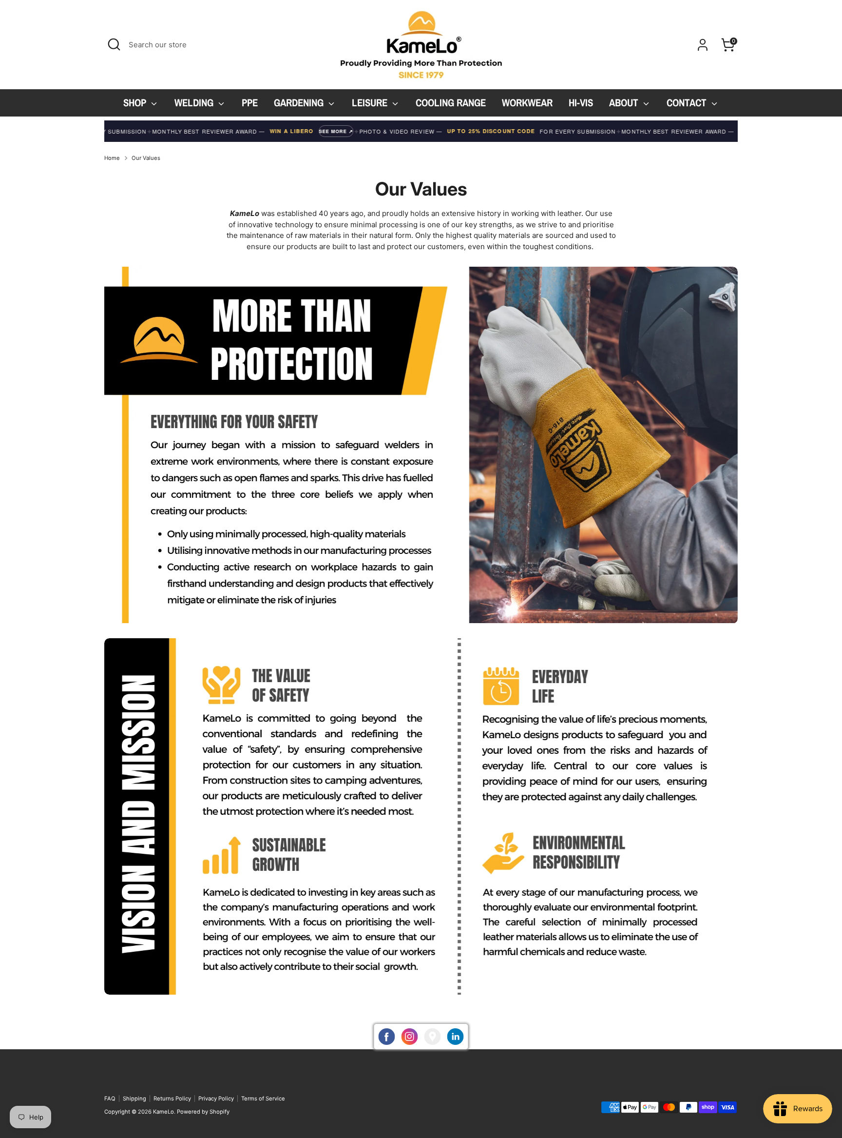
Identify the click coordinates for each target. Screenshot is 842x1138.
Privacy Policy (216, 1098)
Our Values (146, 158)
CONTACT (688, 103)
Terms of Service (263, 1098)
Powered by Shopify (203, 1111)
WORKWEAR (527, 103)
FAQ (109, 1098)
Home (112, 158)
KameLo (163, 1111)
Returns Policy (172, 1098)
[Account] (702, 45)
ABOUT (625, 103)
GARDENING (300, 103)
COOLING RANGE (451, 103)
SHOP (136, 103)
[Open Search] (114, 44)
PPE (250, 103)
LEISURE (371, 103)
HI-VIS (581, 103)
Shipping (134, 1098)
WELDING (195, 103)
